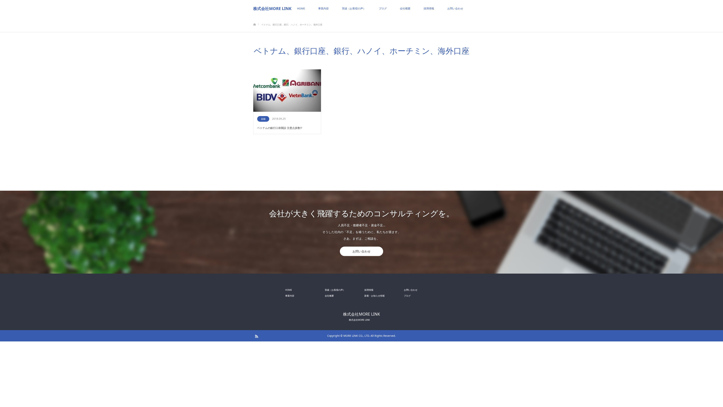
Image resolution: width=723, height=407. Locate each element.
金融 (263, 118)
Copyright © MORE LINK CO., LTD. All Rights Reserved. (361, 335)
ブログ (383, 8)
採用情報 (429, 8)
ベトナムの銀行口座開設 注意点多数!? (279, 128)
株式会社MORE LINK (272, 8)
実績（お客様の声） (354, 8)
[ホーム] (254, 18)
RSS (256, 335)
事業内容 (323, 8)
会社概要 (405, 8)
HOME (301, 8)
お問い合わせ (455, 8)
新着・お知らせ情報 (374, 295)
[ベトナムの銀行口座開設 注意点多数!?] (287, 90)
